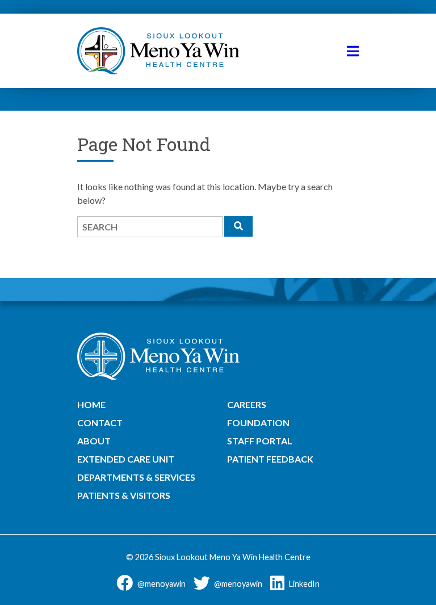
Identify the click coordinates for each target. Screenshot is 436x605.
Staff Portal (259, 440)
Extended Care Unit (125, 458)
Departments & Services (136, 477)
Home (91, 404)
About (94, 440)
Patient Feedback (270, 458)
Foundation (258, 422)
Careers (246, 404)
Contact (100, 422)
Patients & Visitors (123, 495)
